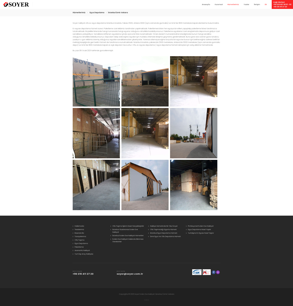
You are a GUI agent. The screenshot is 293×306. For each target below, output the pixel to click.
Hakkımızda (79, 226)
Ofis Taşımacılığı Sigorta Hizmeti (163, 229)
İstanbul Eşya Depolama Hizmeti (163, 233)
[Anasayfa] (16, 4)
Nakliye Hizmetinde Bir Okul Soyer (164, 226)
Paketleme (79, 247)
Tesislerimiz (79, 229)
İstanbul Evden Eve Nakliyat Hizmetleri (128, 235)
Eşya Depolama (81, 243)
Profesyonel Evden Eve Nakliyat (201, 226)
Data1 (146, 300)
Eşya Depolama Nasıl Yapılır (199, 229)
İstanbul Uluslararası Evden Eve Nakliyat (125, 230)
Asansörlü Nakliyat (82, 250)
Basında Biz (79, 233)
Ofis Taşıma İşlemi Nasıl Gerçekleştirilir (128, 226)
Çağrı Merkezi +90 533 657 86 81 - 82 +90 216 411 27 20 (282, 4)
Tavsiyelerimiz (80, 236)
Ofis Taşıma (79, 240)
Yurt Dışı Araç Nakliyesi (84, 254)
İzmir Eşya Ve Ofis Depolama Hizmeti (165, 236)
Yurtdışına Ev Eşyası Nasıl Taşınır (201, 233)
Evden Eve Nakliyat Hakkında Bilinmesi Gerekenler (127, 240)
